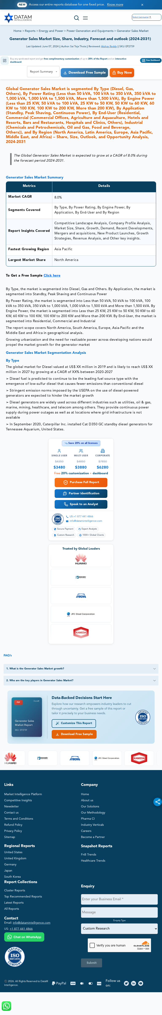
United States (13, 852)
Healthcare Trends (93, 860)
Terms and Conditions (18, 818)
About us (87, 800)
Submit (92, 962)
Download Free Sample (76, 734)
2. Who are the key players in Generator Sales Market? (39, 680)
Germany (10, 864)
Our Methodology (93, 812)
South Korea (12, 876)
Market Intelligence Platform (23, 794)
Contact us (11, 812)
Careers (86, 831)
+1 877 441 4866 (21, 928)
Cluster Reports (14, 890)
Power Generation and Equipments (90, 31)
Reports (30, 31)
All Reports (11, 908)
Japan (8, 870)
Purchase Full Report (84, 482)
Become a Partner (93, 837)
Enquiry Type (119, 920)
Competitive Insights (18, 800)
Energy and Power (51, 31)
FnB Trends (88, 854)
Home (18, 31)
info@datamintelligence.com (86, 521)
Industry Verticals (92, 824)
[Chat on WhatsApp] (24, 937)
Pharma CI (88, 818)
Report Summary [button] (41, 71)
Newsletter (11, 806)
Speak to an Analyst (84, 504)
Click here (52, 275)
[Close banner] (142, 4)
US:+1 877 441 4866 (81, 516)
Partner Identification (84, 493)
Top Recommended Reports (23, 896)
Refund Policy (13, 824)
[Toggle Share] (157, 802)
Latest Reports (14, 902)
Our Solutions (90, 806)
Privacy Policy (13, 831)
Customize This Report (75, 723)
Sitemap (9, 837)
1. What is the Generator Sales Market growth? (35, 669)
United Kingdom (15, 858)
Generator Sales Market (132, 31)
